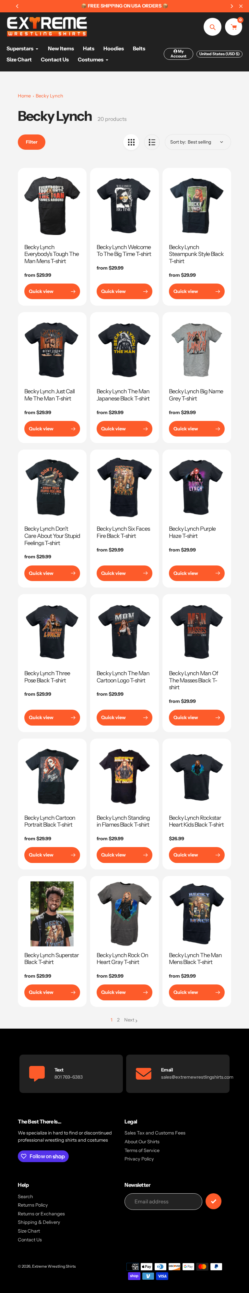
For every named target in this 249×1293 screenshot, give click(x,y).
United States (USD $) (219, 53)
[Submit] (213, 1201)
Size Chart (29, 1231)
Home (24, 96)
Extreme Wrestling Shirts (54, 1266)
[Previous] (17, 6)
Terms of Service (142, 1150)
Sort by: (178, 142)
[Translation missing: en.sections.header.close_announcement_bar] (241, 6)
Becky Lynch (49, 96)
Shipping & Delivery (39, 1222)
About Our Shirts (142, 1142)
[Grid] (131, 142)
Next (129, 1020)
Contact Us (30, 1240)
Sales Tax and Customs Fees (154, 1133)
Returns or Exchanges (41, 1214)
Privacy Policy (139, 1159)
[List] (152, 142)
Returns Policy (33, 1205)
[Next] (231, 6)
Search (25, 1196)
